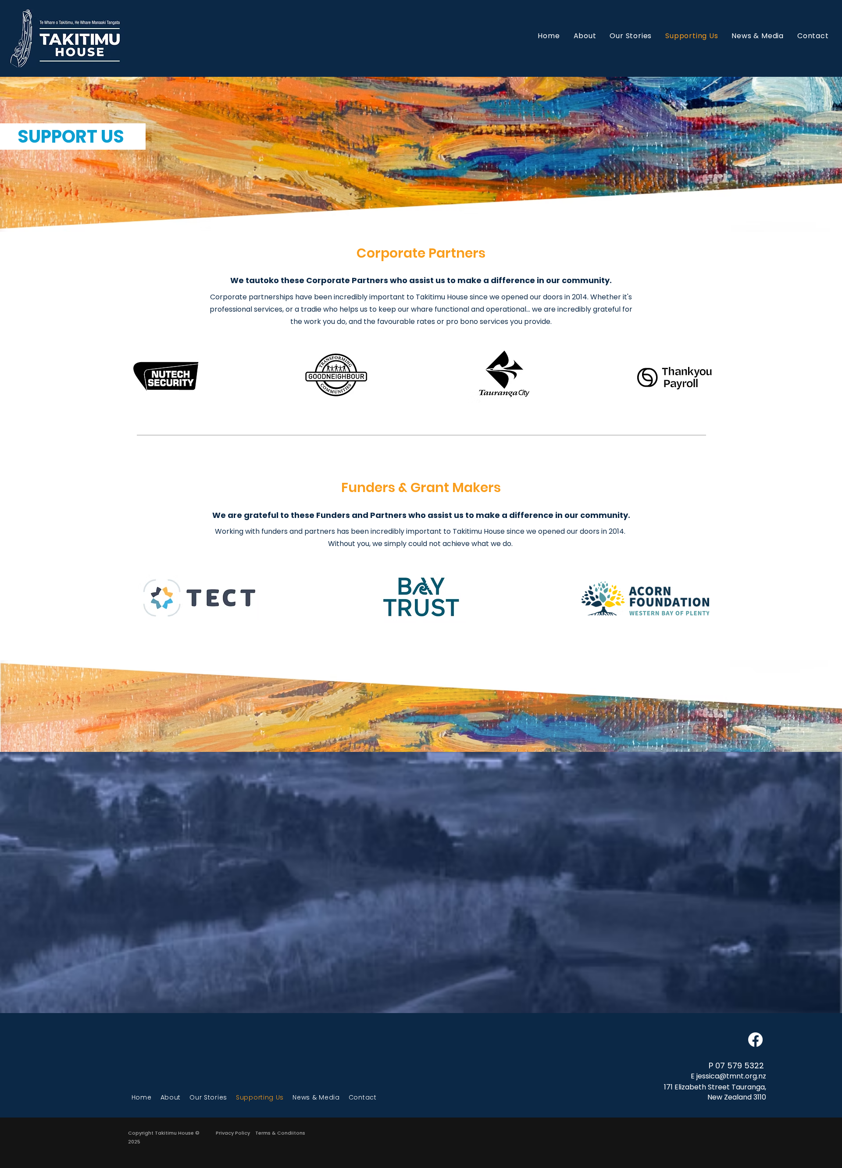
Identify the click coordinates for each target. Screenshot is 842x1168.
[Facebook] (755, 1039)
